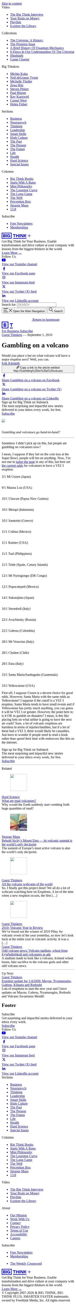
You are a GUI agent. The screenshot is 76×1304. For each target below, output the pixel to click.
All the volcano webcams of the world (27, 884)
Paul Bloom (18, 93)
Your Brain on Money (24, 18)
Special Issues (19, 164)
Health (14, 156)
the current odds (12, 465)
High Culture (19, 137)
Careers (15, 1238)
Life (13, 153)
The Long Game (21, 194)
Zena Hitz (16, 85)
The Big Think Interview (26, 14)
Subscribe (26, 331)
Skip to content (12, 3)
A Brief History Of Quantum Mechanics (37, 48)
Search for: (9, 304)
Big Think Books (21, 178)
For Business (11, 331)
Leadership (17, 130)
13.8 (13, 209)
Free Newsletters (21, 223)
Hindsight (16, 55)
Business (16, 118)
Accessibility (18, 1234)
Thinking (16, 126)
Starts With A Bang (23, 182)
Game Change (19, 59)
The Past (16, 141)
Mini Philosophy (21, 186)
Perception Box (20, 201)
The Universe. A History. (26, 40)
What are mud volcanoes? (19, 801)
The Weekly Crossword (26, 1263)
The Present (18, 145)
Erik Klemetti (11, 363)
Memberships (19, 227)
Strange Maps (19, 205)
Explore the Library (23, 26)
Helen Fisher (18, 104)
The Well (16, 198)
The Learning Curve (23, 190)
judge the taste (25, 462)
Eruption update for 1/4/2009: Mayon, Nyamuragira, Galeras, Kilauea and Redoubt (37, 983)
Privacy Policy (20, 1226)
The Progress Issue (22, 44)
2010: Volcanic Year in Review (22, 927)
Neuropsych (18, 122)
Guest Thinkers (12, 335)
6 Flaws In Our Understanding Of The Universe (42, 52)
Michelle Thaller (21, 81)
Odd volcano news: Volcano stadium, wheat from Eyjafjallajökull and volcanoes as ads (35, 952)
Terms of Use (19, 1230)
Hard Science (19, 160)
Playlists (15, 22)
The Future (17, 149)
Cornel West (18, 100)
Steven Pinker (19, 89)
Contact (15, 1223)
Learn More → (12, 253)
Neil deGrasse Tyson (24, 77)
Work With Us (19, 1219)
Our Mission (18, 1215)
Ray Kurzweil (19, 96)
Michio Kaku (19, 74)
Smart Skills (18, 134)
